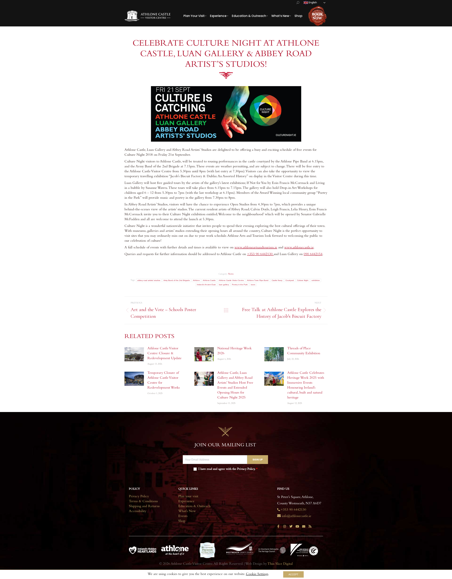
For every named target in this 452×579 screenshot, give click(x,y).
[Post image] (134, 354)
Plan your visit (188, 497)
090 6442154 (313, 254)
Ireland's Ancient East (206, 285)
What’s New (187, 511)
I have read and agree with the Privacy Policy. (228, 469)
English (312, 2)
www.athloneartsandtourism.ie (255, 248)
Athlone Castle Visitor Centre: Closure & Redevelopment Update (164, 353)
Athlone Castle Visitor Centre (231, 280)
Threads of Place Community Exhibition (303, 351)
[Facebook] (278, 526)
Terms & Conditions (143, 501)
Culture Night (302, 280)
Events (183, 516)
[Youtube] (297, 526)
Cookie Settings (257, 574)
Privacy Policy (139, 497)
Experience (186, 501)
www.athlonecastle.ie (299, 248)
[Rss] (310, 526)
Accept (293, 574)
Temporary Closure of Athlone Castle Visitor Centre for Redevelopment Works (163, 380)
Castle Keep (277, 280)
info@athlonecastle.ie (296, 516)
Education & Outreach (194, 506)
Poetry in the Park (240, 285)
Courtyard (290, 280)
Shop (181, 521)
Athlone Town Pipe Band (258, 280)
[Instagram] (284, 526)
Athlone (196, 280)
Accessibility (137, 511)
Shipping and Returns (144, 506)
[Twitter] (291, 526)
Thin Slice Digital (280, 564)
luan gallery (224, 285)
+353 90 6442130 (260, 254)
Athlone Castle (209, 280)
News (231, 274)
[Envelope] (304, 526)
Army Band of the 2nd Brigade (176, 280)
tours (253, 285)
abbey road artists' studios (148, 280)
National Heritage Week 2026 (234, 351)
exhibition (316, 280)
